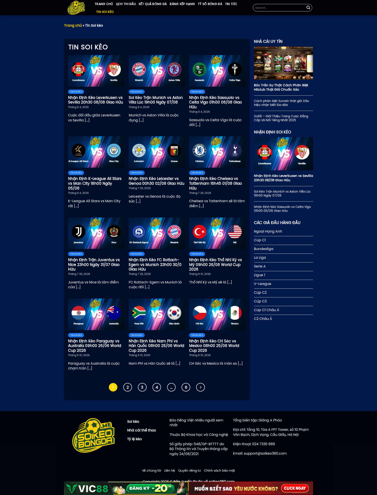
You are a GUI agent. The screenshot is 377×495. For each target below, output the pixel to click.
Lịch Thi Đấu (126, 4)
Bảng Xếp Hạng (182, 4)
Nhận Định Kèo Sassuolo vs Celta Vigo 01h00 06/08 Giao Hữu (282, 209)
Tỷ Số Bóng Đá (210, 4)
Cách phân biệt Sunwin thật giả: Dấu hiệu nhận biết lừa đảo (281, 103)
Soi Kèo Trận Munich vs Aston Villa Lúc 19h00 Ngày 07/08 (282, 193)
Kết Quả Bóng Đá (153, 4)
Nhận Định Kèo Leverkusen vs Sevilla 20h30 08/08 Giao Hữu (283, 178)
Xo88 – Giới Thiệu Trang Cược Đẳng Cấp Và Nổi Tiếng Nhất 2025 (281, 118)
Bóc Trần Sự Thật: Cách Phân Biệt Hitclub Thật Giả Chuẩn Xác (281, 87)
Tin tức (231, 4)
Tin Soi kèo (105, 12)
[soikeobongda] (76, 7)
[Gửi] (308, 7)
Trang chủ (104, 4)
